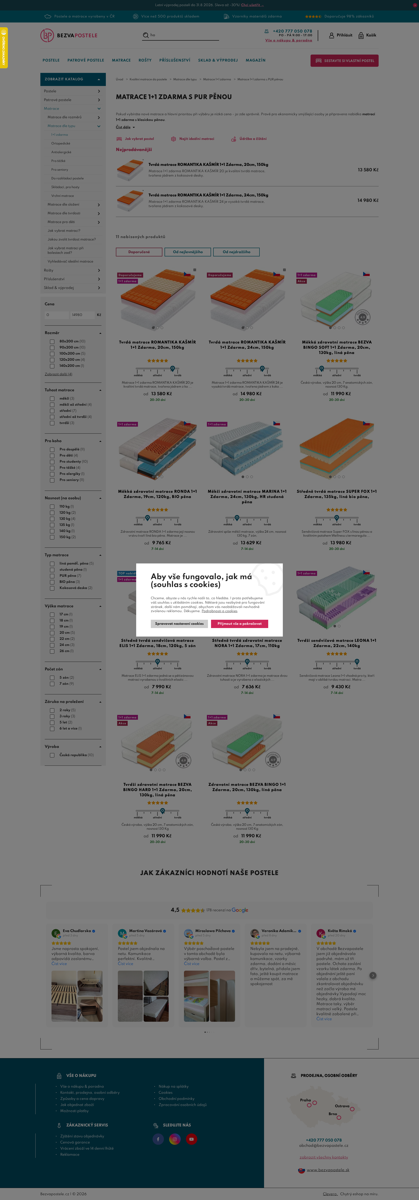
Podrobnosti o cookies (219, 611)
